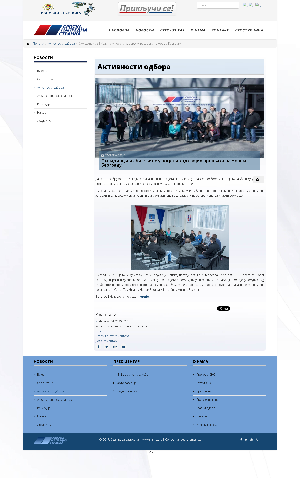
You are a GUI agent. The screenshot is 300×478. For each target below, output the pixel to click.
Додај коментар (106, 341)
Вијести (41, 71)
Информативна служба (132, 374)
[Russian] (258, 5)
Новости (144, 30)
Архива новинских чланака (54, 96)
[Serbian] (246, 5)
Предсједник (204, 391)
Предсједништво (207, 400)
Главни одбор (205, 408)
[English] (252, 5)
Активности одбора (61, 43)
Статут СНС (204, 383)
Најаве (41, 112)
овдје (144, 296)
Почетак (38, 43)
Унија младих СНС (208, 425)
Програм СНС (205, 374)
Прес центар (172, 30)
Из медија (43, 104)
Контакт (220, 30)
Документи (44, 121)
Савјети (201, 416)
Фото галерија (126, 383)
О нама (198, 30)
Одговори (102, 331)
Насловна (119, 30)
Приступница (249, 30)
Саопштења (45, 79)
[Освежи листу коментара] (117, 314)
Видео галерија (127, 391)
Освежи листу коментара (112, 336)
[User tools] (259, 179)
